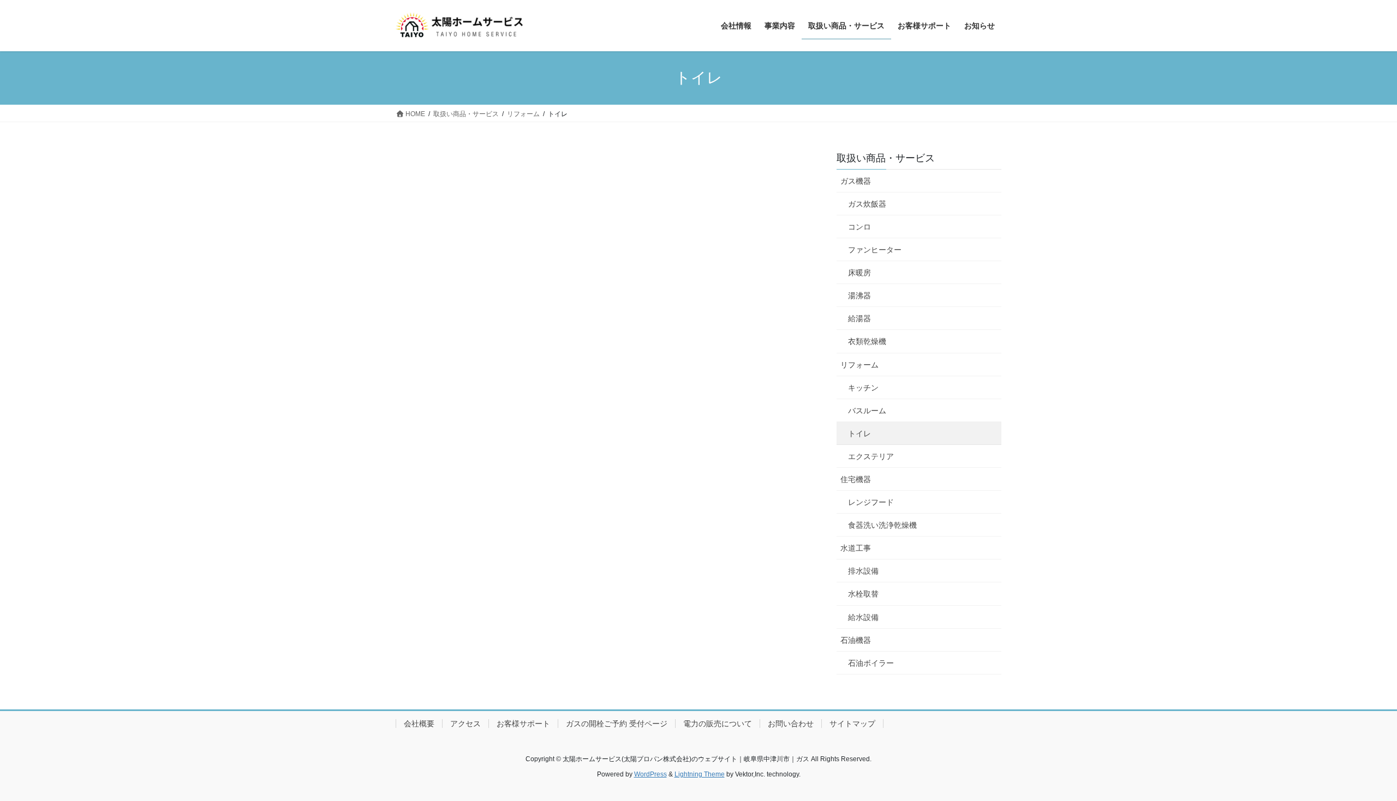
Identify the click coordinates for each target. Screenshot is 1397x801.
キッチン (863, 387)
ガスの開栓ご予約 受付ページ (616, 723)
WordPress (650, 774)
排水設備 (863, 571)
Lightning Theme (699, 774)
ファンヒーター (875, 249)
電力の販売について (717, 723)
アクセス (465, 723)
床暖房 (859, 272)
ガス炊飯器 (867, 204)
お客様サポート (523, 723)
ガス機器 (855, 181)
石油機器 (855, 640)
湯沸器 (859, 295)
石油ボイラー (871, 663)
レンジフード (871, 502)
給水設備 (863, 617)
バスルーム (867, 410)
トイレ (859, 433)
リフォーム (859, 364)
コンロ (859, 226)
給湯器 (859, 318)
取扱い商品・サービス (886, 158)
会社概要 (419, 723)
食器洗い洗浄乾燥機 (882, 525)
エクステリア (871, 456)
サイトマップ (852, 723)
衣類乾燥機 (867, 341)
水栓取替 (863, 593)
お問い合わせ (791, 723)
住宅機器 (855, 479)
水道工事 (855, 548)
